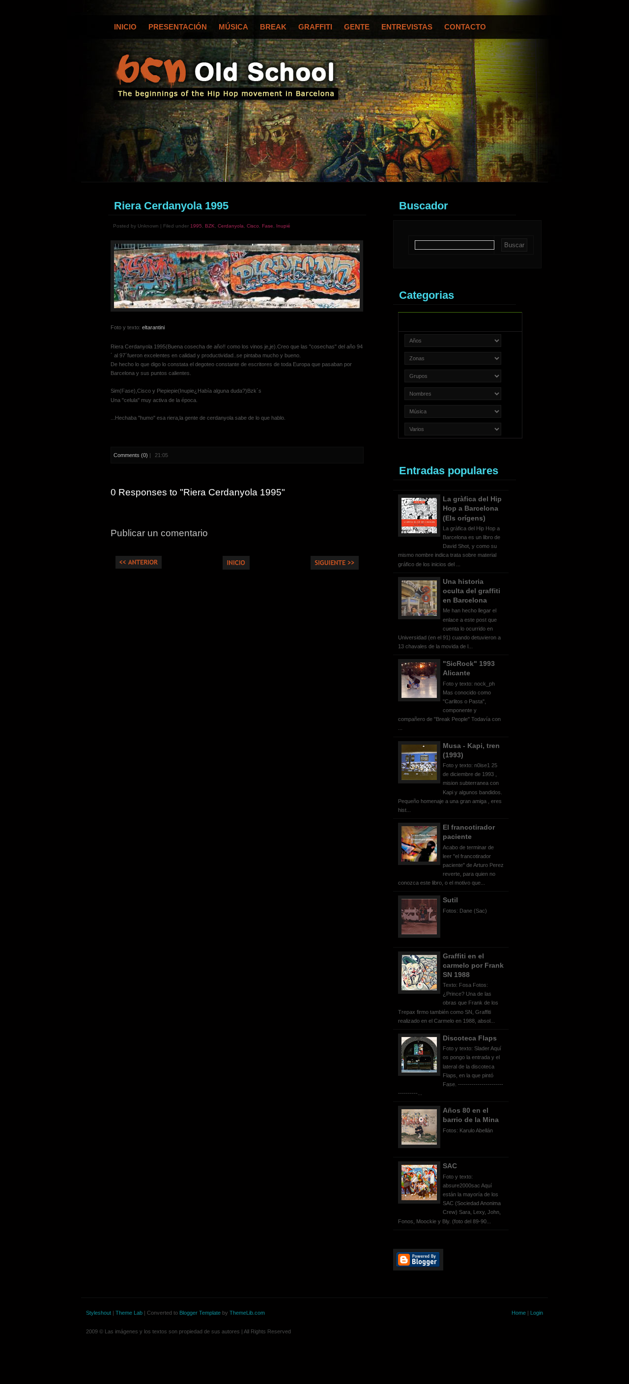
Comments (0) (131, 455)
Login (536, 1313)
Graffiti (315, 27)
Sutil (450, 900)
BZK (210, 226)
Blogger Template (200, 1313)
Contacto (465, 27)
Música (233, 27)
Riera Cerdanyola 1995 (171, 206)
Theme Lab (129, 1313)
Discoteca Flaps (470, 1038)
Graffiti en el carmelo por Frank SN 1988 (473, 965)
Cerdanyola (231, 226)
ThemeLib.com (247, 1313)
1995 (196, 226)
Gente (357, 27)
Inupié (283, 226)
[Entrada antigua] (335, 568)
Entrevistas (406, 27)
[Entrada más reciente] (138, 567)
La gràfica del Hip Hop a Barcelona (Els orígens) (472, 508)
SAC (450, 1166)
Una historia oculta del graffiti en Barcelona (471, 590)
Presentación (177, 27)
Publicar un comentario (159, 533)
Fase (267, 226)
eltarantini (153, 327)
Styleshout (98, 1313)
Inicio (125, 27)
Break (273, 27)
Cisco (253, 226)
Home (519, 1313)
